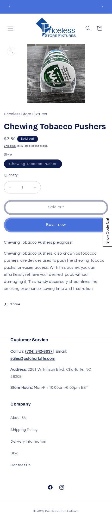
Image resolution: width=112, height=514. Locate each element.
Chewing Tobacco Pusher (35, 165)
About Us (18, 418)
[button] (10, 28)
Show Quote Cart (107, 231)
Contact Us (20, 465)
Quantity (10, 175)
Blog (14, 453)
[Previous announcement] (9, 7)
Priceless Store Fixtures (62, 511)
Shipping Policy (24, 430)
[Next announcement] (102, 7)
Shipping (10, 146)
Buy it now (56, 225)
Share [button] (15, 304)
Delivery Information (28, 441)
